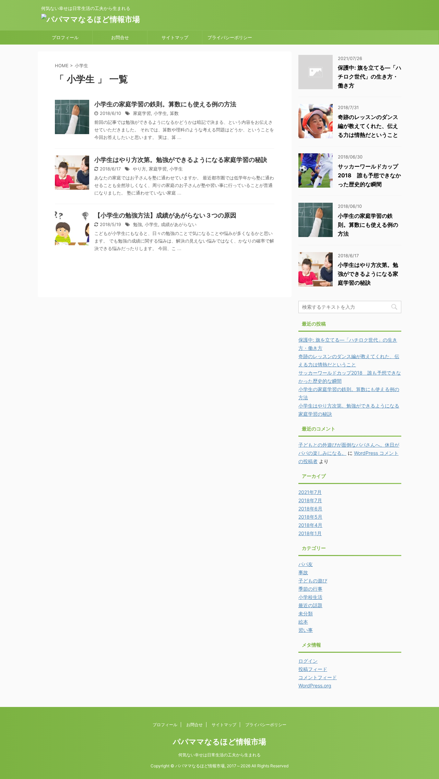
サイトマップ (175, 37)
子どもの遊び (312, 580)
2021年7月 (310, 492)
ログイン (308, 661)
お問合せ (120, 37)
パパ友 (305, 564)
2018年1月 (310, 533)
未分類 (305, 613)
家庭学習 (142, 113)
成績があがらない (179, 224)
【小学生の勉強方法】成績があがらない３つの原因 (165, 215)
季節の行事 (310, 589)
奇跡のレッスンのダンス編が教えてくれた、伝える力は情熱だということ (368, 126)
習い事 (305, 630)
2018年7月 (310, 500)
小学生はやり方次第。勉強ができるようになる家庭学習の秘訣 (180, 159)
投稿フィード (312, 669)
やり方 (139, 169)
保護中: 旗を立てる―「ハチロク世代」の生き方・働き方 (369, 76)
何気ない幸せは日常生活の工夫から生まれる (219, 754)
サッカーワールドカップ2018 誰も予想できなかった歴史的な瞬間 (369, 175)
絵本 (303, 622)
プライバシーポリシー (229, 37)
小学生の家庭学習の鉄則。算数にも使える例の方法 (165, 104)
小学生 (160, 113)
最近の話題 (310, 605)
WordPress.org (314, 685)
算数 (174, 113)
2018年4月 (310, 525)
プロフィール (65, 37)
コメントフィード (317, 677)
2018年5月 (310, 517)
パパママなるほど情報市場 (219, 741)
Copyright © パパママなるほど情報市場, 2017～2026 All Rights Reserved (219, 765)
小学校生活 (310, 597)
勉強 (137, 224)
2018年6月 (310, 508)
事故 (303, 572)
